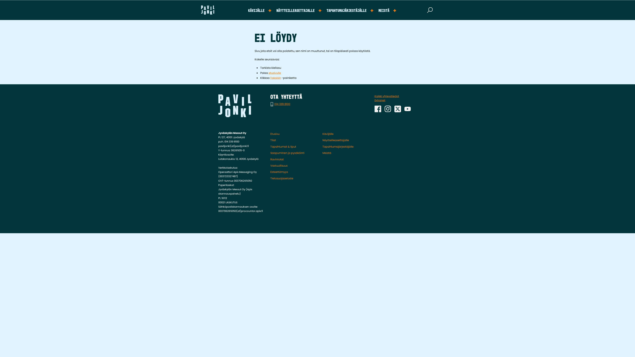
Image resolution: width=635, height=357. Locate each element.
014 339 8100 (282, 104)
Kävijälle (256, 11)
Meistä (384, 11)
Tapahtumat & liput (283, 147)
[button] (430, 10)
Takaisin (275, 78)
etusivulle (275, 73)
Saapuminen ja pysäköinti (287, 153)
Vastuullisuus (279, 166)
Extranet (380, 100)
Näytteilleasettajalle (295, 11)
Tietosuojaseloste (281, 178)
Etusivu (274, 134)
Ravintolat (277, 159)
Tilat (273, 140)
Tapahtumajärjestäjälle (347, 11)
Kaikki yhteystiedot (387, 96)
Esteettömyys (279, 172)
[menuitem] (260, 10)
